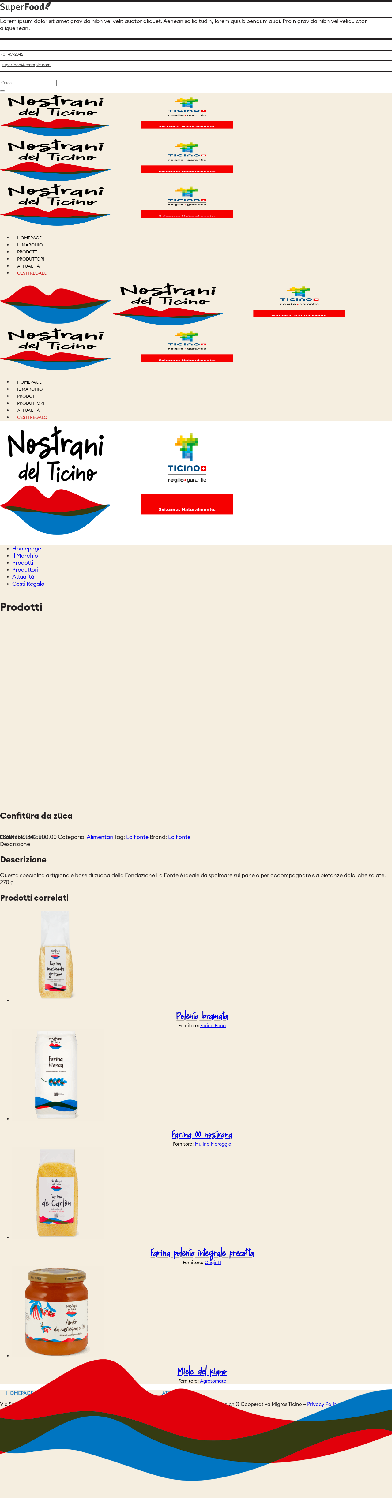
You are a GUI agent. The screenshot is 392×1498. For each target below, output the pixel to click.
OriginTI (213, 1262)
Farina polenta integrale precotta (202, 1253)
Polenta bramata (202, 1016)
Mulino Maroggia (213, 1144)
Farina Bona (213, 1025)
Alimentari (100, 837)
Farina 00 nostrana (202, 1135)
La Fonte (137, 837)
